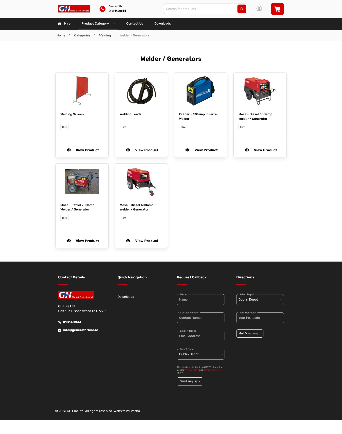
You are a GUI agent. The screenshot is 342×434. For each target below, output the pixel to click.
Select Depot (187, 349)
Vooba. (136, 411)
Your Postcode (247, 312)
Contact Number (189, 312)
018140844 (72, 322)
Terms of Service (212, 370)
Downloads (162, 23)
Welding (105, 35)
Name (183, 294)
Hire (67, 23)
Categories (82, 35)
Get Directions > (249, 333)
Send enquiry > (190, 381)
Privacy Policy (191, 370)
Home (61, 35)
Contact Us (134, 23)
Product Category (95, 23)
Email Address (188, 330)
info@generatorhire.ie (80, 330)
